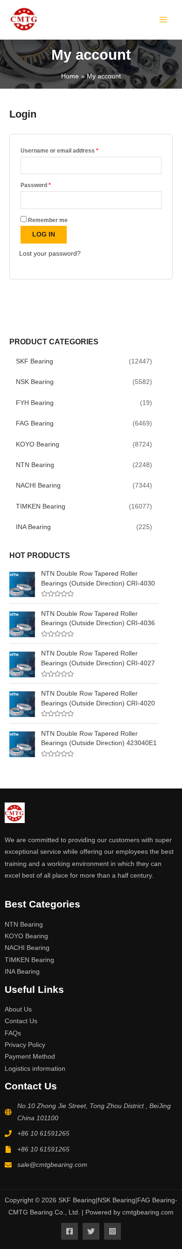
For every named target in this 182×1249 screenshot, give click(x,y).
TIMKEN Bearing (40, 506)
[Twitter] (91, 1231)
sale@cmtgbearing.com (52, 1164)
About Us (18, 1009)
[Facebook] (69, 1231)
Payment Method (30, 1056)
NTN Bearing (35, 464)
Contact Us (21, 1021)
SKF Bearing (34, 361)
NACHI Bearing (38, 485)
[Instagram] (112, 1231)
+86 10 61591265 (43, 1133)
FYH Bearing (35, 402)
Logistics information (35, 1068)
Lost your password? (50, 253)
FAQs (13, 1033)
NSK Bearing (35, 381)
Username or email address (71, 149)
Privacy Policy (25, 1044)
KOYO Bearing (37, 444)
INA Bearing (33, 526)
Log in (43, 234)
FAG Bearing (35, 423)
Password (48, 184)
